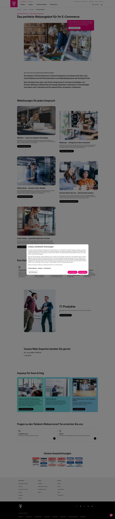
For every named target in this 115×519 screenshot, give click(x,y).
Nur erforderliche (72, 272)
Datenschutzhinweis (32, 268)
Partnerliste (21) (47, 268)
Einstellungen (34, 272)
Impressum (40, 268)
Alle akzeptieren (82, 272)
